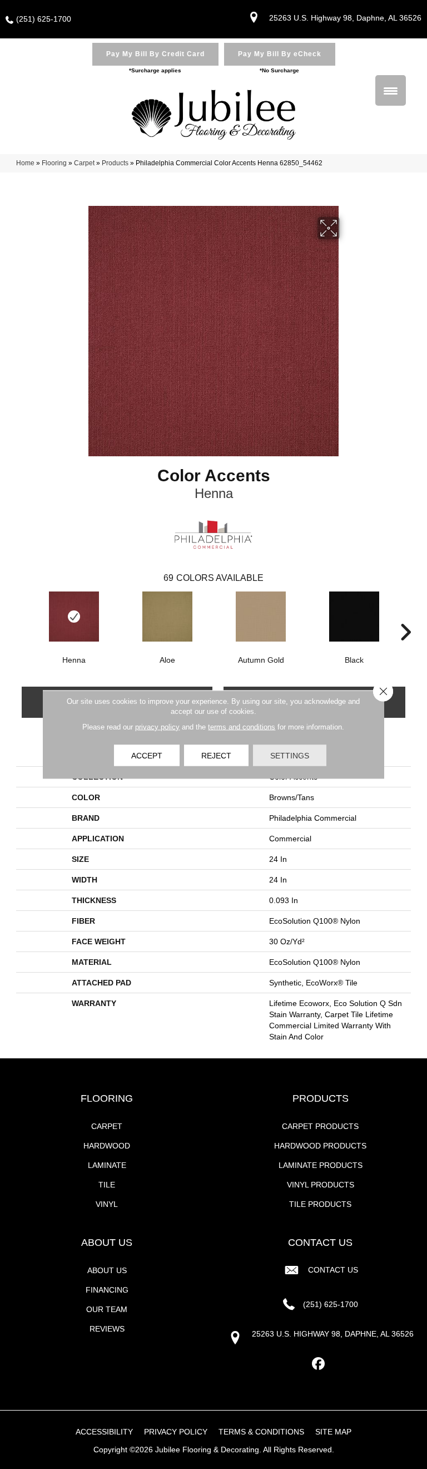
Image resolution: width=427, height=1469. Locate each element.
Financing (107, 1289)
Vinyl (107, 1204)
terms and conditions (241, 727)
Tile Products (320, 1204)
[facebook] (319, 1364)
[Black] (354, 616)
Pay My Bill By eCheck (279, 54)
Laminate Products (321, 1165)
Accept (146, 755)
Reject (216, 755)
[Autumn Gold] (260, 616)
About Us (107, 1270)
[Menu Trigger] (390, 90)
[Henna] (74, 616)
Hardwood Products (320, 1145)
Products (115, 163)
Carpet (84, 163)
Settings (289, 755)
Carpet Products (320, 1126)
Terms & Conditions (261, 1431)
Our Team (106, 1309)
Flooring (54, 163)
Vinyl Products (320, 1184)
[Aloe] (167, 616)
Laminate (107, 1165)
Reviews (107, 1328)
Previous (21, 615)
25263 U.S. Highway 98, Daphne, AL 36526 (345, 17)
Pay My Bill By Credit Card (155, 54)
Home (25, 163)
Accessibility (104, 1431)
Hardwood (106, 1145)
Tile (106, 1184)
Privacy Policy (175, 1431)
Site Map (333, 1431)
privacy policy (157, 727)
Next (405, 615)
